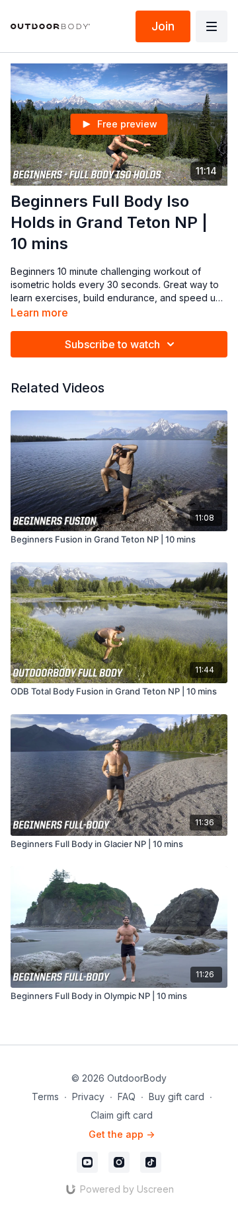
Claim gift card (122, 1115)
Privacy (88, 1096)
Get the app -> (122, 1134)
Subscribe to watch (112, 344)
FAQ (127, 1096)
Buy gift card (176, 1096)
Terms (45, 1096)
